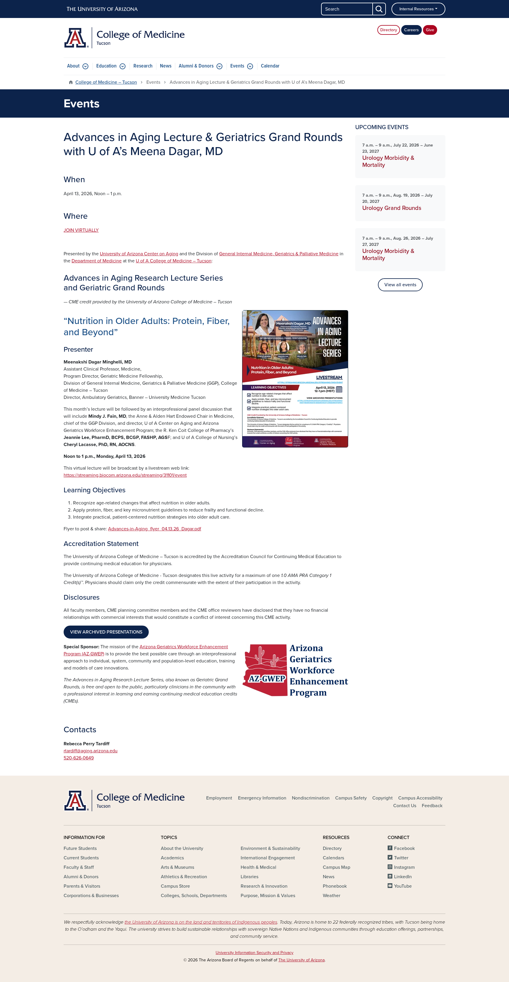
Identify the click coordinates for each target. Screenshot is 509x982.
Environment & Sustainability (270, 848)
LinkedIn (403, 877)
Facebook (404, 848)
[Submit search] (379, 9)
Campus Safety (351, 798)
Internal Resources (416, 8)
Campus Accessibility (420, 798)
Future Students (80, 848)
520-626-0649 (79, 758)
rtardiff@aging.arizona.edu (91, 751)
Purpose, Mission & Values (268, 896)
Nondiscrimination (311, 798)
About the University (182, 848)
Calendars (333, 858)
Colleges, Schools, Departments (194, 896)
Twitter (401, 858)
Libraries (249, 877)
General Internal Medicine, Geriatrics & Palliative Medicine (278, 254)
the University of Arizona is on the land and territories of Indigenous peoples (201, 922)
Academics (172, 858)
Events (237, 66)
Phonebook (335, 886)
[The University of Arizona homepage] (102, 9)
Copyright (382, 798)
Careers (411, 29)
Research (143, 66)
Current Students (81, 858)
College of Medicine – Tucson (106, 82)
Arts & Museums (177, 867)
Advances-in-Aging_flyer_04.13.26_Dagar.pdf (154, 529)
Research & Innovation (264, 886)
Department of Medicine (97, 261)
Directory (388, 29)
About (73, 66)
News (165, 66)
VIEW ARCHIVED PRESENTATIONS (106, 632)
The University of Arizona (301, 960)
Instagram (404, 867)
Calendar (270, 66)
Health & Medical (258, 867)
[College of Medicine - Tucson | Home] (125, 37)
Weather (331, 896)
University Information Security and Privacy (254, 952)
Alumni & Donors (196, 66)
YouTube (403, 886)
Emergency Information (262, 798)
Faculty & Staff (79, 867)
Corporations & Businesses (91, 896)
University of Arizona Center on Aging (139, 254)
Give (430, 29)
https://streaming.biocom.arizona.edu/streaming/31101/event (125, 475)
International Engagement (268, 858)
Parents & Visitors (82, 886)
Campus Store (175, 886)
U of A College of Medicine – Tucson (173, 261)
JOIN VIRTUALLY (81, 230)
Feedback (432, 806)
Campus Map (336, 867)
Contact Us (404, 806)
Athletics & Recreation (184, 877)
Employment (219, 798)
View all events (400, 285)
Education (106, 66)
